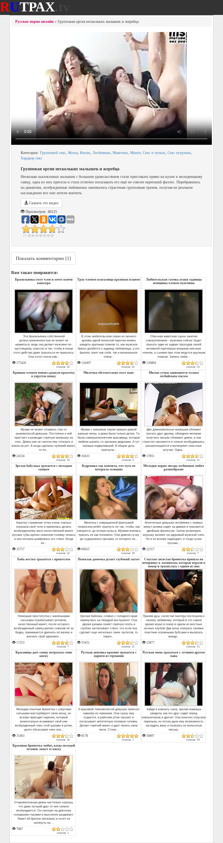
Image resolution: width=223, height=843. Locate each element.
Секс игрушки (179, 153)
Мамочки (120, 153)
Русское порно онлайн (34, 22)
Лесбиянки (101, 153)
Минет (135, 153)
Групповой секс (53, 153)
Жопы (73, 153)
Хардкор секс (31, 158)
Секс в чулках (154, 153)
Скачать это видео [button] (43, 203)
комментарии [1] (43, 258)
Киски (85, 153)
